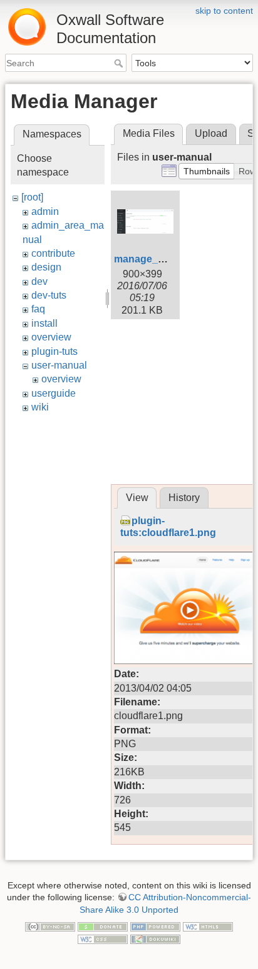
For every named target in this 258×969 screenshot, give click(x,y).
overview (51, 337)
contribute (53, 253)
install (44, 323)
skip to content (224, 11)
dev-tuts (48, 295)
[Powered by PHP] (155, 926)
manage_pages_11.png (169, 259)
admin (45, 211)
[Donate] (103, 926)
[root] (32, 197)
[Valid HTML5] (208, 926)
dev (39, 281)
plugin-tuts (54, 351)
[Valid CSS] (103, 938)
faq (38, 309)
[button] (206, 171)
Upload (211, 133)
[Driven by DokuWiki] (155, 938)
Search (120, 63)
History (184, 497)
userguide (53, 393)
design (46, 267)
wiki (40, 407)
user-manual (59, 365)
